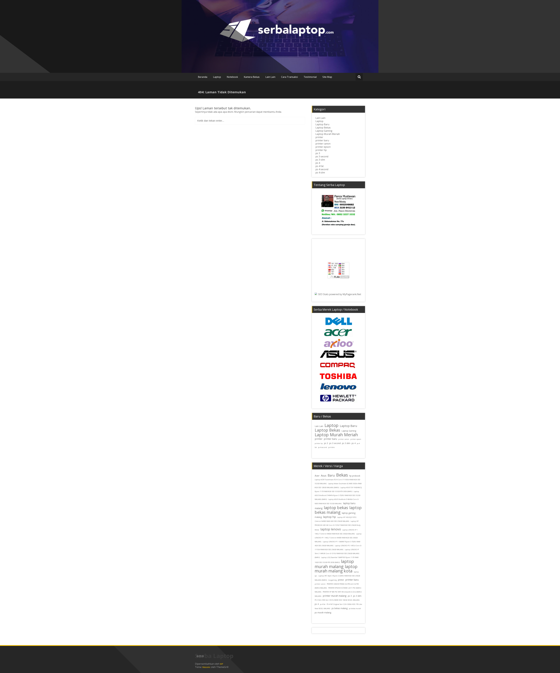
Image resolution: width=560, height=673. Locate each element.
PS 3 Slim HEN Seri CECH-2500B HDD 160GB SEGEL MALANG (337, 600)
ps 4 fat (319, 166)
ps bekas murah (355, 608)
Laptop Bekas (323, 127)
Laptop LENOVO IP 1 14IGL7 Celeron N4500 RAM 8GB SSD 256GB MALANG (338, 538)
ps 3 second (321, 156)
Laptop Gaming (323, 130)
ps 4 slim (320, 172)
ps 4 (317, 162)
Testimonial (310, 77)
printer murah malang (334, 595)
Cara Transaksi (289, 77)
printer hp (321, 150)
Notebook (232, 77)
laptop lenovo (330, 529)
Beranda (202, 77)
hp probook (354, 475)
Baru (331, 475)
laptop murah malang (334, 563)
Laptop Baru (322, 124)
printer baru (322, 140)
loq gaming (332, 580)
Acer (317, 475)
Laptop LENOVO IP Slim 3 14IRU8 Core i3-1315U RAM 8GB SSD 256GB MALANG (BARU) (337, 553)
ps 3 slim (320, 159)
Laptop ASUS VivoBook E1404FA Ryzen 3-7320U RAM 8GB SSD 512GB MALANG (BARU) (337, 495)
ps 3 (317, 153)
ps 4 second (321, 169)
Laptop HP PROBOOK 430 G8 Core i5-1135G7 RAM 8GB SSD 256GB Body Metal (337, 525)
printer (319, 137)
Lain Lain (270, 77)
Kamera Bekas (252, 77)
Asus (323, 475)
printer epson (323, 146)
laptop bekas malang (338, 510)
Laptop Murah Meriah (327, 134)
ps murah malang (323, 612)
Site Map (327, 77)
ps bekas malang (340, 608)
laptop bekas (336, 507)
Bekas (342, 475)
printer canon (322, 143)
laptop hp (329, 517)
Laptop (217, 77)
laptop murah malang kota (336, 569)
